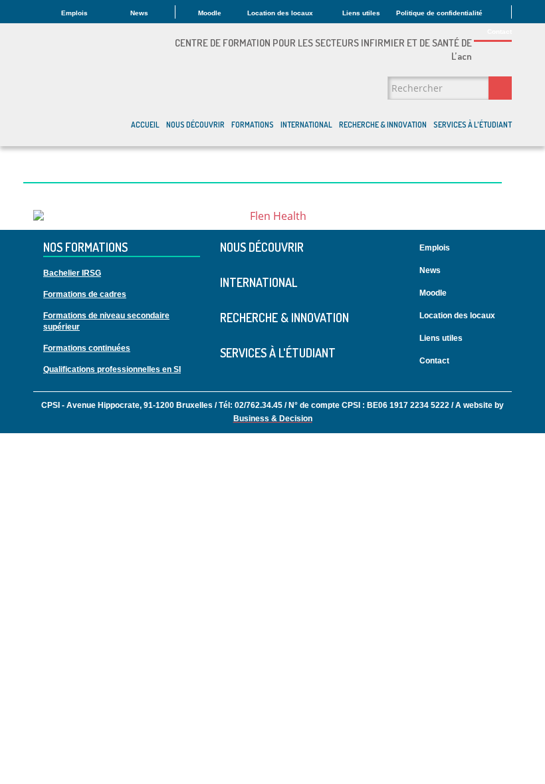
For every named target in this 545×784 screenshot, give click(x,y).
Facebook (509, 354)
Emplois (74, 13)
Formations (252, 125)
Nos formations (85, 248)
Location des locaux (280, 13)
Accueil (145, 125)
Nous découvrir (195, 125)
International (306, 125)
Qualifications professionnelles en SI (112, 369)
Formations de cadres (84, 294)
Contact (499, 31)
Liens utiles (361, 13)
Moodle (209, 13)
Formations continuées (86, 348)
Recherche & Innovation (383, 125)
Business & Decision (272, 418)
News (139, 13)
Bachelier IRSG (72, 273)
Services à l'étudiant (472, 125)
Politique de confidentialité (439, 13)
